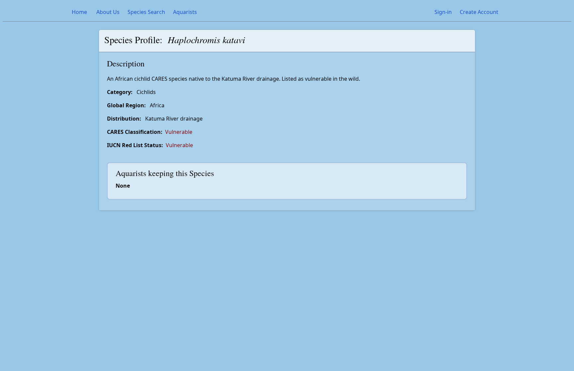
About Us (108, 12)
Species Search (146, 12)
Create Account (479, 12)
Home (79, 12)
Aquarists (185, 12)
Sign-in (443, 12)
